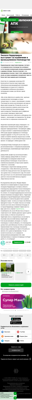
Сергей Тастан (20, 209)
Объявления (25, 15)
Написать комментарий (16, 285)
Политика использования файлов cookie (16, 388)
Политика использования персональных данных (16, 389)
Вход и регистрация (9, 20)
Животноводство (8, 250)
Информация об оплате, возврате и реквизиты (16, 386)
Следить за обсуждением (11, 291)
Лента (3, 15)
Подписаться (18, 62)
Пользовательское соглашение (16, 383)
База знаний (10, 15)
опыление (15, 250)
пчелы (28, 250)
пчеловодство (22, 250)
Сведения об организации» (16, 391)
